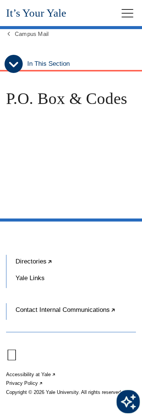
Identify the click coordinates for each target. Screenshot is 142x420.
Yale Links (30, 278)
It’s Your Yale (36, 13)
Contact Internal (76, 313)
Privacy (24, 383)
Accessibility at (31, 374)
